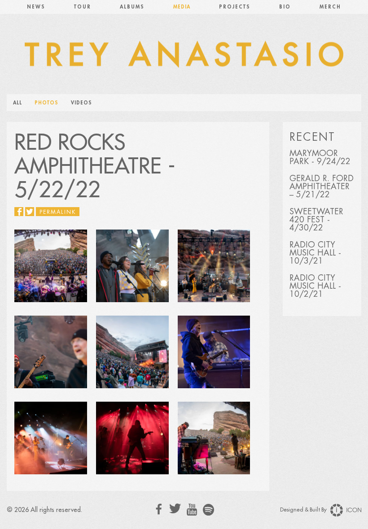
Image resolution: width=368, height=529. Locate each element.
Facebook (159, 509)
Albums (132, 6)
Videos (81, 102)
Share (18, 211)
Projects (234, 6)
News (36, 6)
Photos (46, 102)
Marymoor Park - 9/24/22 (319, 157)
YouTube (192, 509)
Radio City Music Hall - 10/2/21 (315, 286)
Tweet (29, 211)
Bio (285, 6)
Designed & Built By (304, 509)
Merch (330, 6)
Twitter (175, 508)
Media (181, 6)
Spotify (208, 509)
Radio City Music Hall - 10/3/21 (315, 253)
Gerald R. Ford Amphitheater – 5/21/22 (321, 186)
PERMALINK (57, 212)
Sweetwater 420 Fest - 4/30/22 (316, 220)
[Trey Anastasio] (184, 58)
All (17, 102)
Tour (82, 6)
